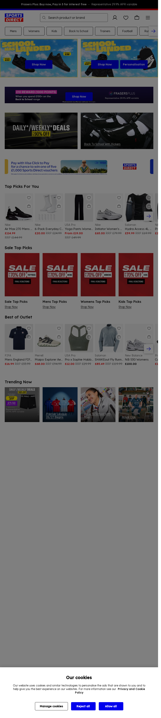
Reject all (83, 706)
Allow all (111, 706)
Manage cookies (51, 706)
